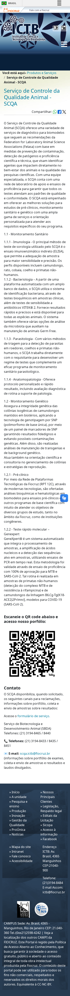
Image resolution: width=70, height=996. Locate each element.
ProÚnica (18, 829)
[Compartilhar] (59, 112)
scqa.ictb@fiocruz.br (35, 753)
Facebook (50, 839)
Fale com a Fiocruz (39, 10)
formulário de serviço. (34, 716)
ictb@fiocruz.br (54, 892)
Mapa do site (21, 847)
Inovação (18, 815)
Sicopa (47, 825)
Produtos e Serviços (41, 73)
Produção (19, 811)
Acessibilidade (22, 861)
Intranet (18, 851)
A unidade (19, 797)
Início (16, 792)
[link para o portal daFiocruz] (13, 9)
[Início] (26, 28)
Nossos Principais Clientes (47, 797)
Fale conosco (21, 856)
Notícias (18, 834)
